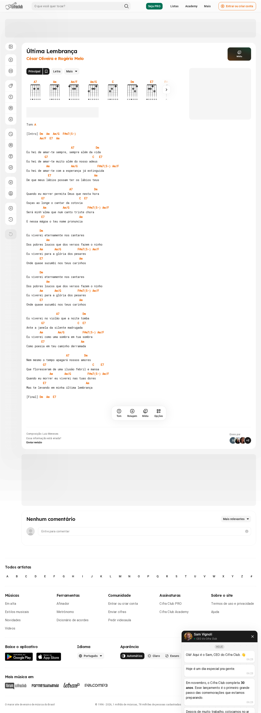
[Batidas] (11, 167)
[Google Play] (19, 657)
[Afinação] (11, 119)
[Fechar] (252, 636)
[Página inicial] (14, 6)
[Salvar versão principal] (46, 71)
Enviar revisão (34, 442)
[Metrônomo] (11, 193)
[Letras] (72, 685)
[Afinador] (11, 182)
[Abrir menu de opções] (11, 46)
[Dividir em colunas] (11, 71)
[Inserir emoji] (246, 531)
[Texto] (11, 156)
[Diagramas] (11, 145)
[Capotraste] (11, 108)
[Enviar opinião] (11, 208)
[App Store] (48, 657)
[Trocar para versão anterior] (11, 219)
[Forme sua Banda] (45, 685)
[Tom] (11, 97)
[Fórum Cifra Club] (15, 686)
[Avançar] (166, 90)
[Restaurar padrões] (11, 234)
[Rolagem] (11, 60)
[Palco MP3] (96, 685)
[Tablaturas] (11, 134)
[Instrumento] (11, 86)
